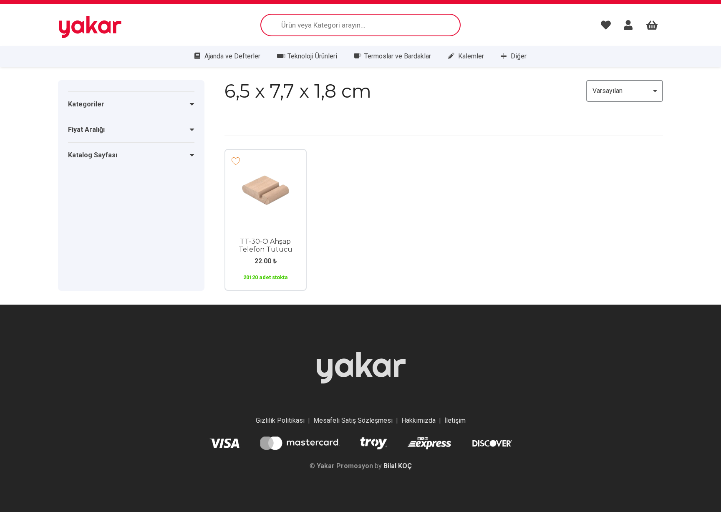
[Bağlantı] (608, 25)
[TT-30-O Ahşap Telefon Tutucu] (266, 172)
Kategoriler (86, 104)
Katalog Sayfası (92, 155)
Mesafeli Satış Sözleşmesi (353, 420)
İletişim (455, 420)
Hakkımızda (418, 420)
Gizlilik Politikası (280, 420)
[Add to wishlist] (236, 160)
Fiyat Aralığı (86, 130)
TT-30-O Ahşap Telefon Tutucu (265, 245)
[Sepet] (652, 25)
